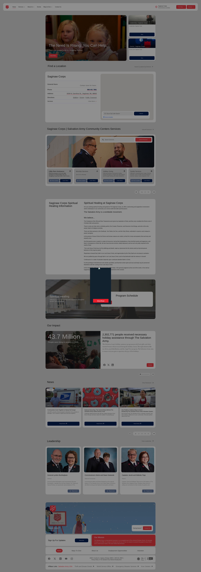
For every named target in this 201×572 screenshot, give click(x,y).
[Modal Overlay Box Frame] (100, 286)
